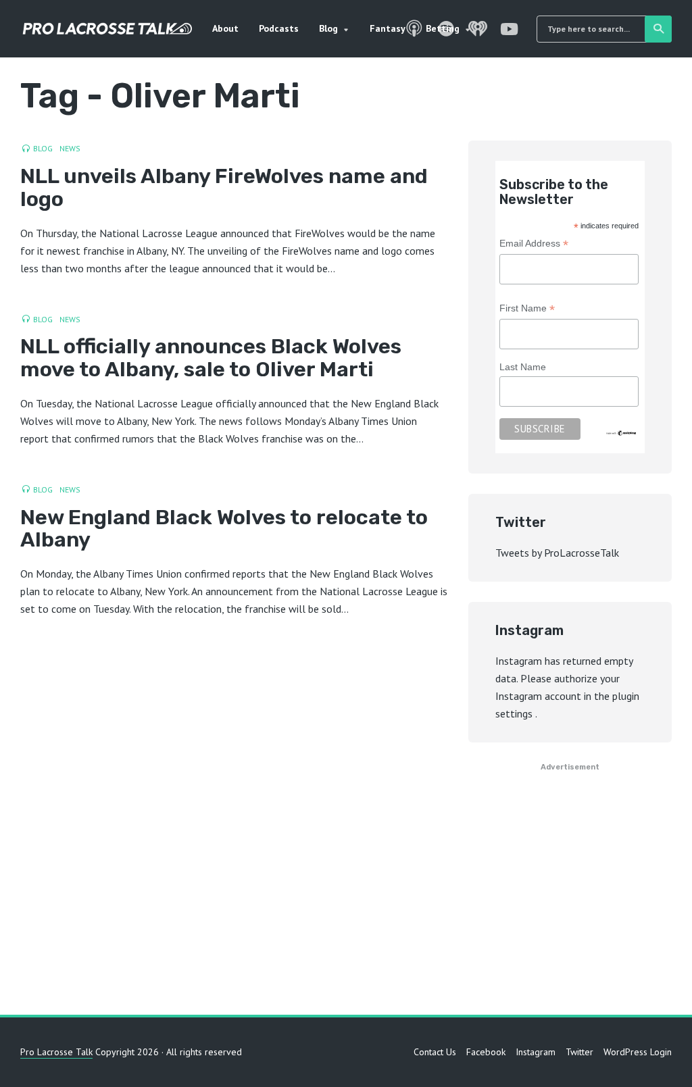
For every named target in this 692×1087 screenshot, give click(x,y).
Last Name (522, 366)
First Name (527, 310)
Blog (328, 28)
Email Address (533, 245)
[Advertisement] (346, 886)
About (225, 28)
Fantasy (387, 28)
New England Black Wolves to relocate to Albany (224, 529)
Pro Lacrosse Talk (56, 1052)
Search (658, 29)
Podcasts (279, 28)
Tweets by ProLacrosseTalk (557, 552)
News (69, 148)
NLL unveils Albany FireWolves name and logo (224, 188)
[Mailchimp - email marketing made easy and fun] (621, 432)
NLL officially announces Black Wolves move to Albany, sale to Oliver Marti (210, 358)
